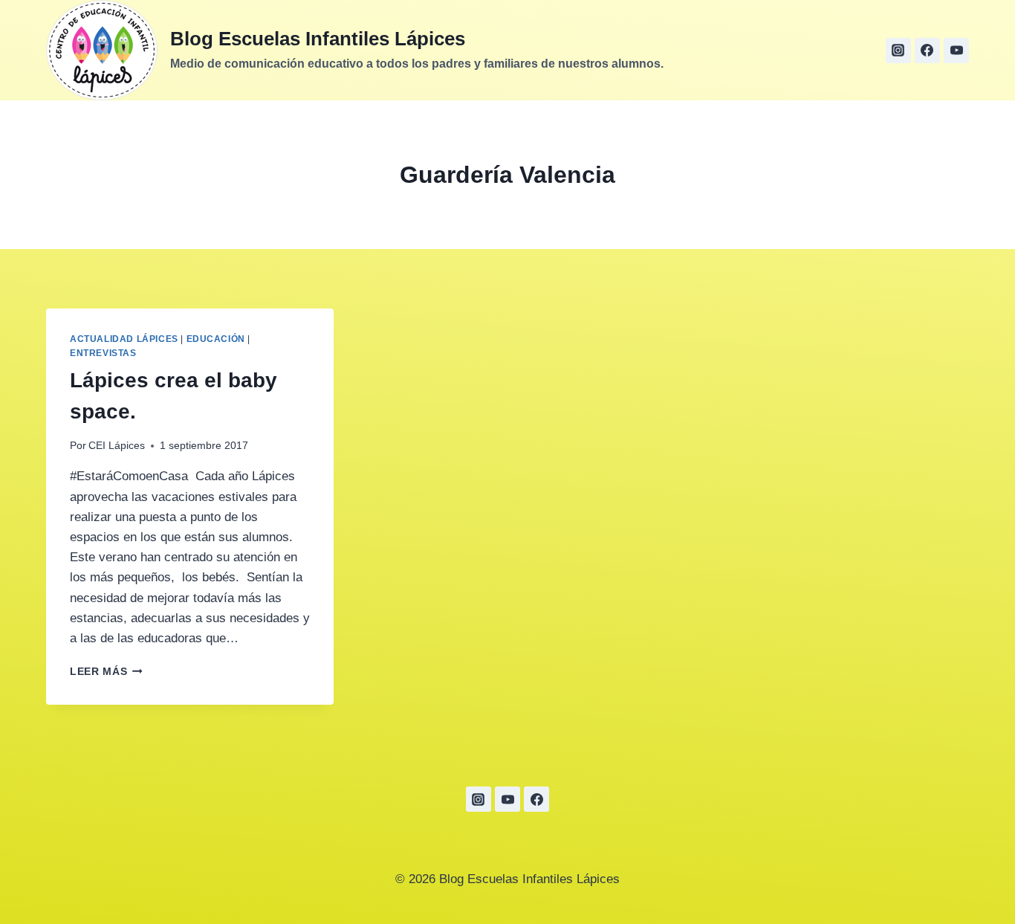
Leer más (106, 671)
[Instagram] (898, 50)
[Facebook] (927, 50)
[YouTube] (507, 799)
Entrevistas (103, 353)
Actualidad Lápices (124, 339)
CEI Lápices (116, 445)
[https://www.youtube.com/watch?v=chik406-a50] (956, 50)
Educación (216, 339)
